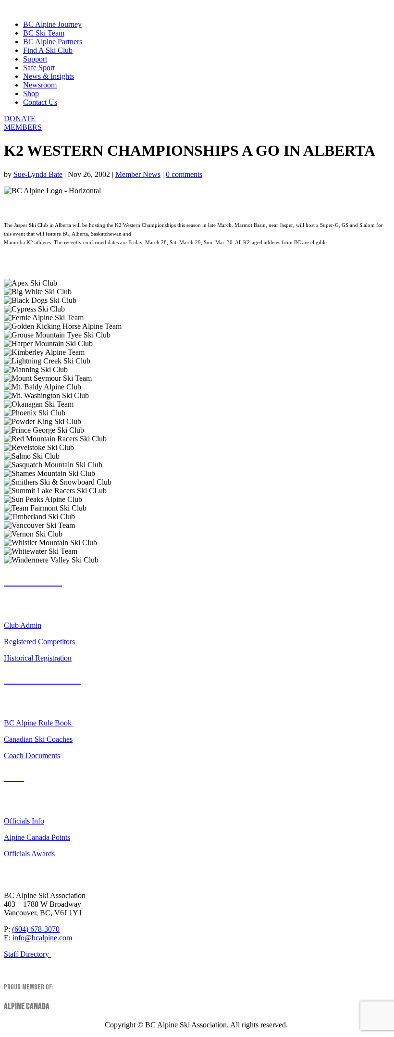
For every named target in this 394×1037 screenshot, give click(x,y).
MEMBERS (23, 127)
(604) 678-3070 (36, 929)
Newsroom (40, 85)
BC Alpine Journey (52, 24)
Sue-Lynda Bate (37, 174)
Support (35, 59)
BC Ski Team (43, 33)
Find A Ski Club (48, 50)
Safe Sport (39, 67)
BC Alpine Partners (52, 41)
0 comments (184, 174)
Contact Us (40, 102)
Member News (137, 174)
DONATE (20, 118)
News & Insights (48, 76)
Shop (31, 93)
